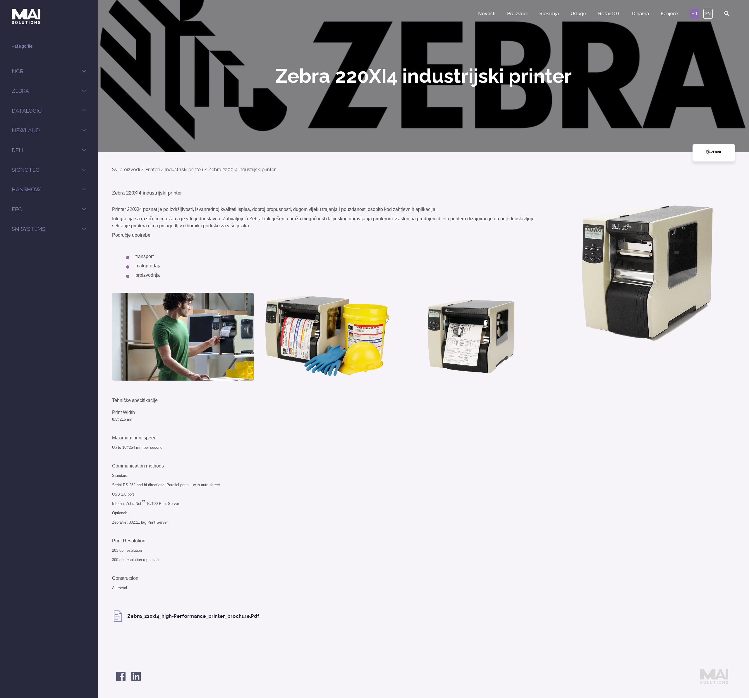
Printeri (152, 169)
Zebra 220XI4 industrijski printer (242, 169)
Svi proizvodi (126, 169)
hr (694, 13)
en (708, 13)
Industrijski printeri (184, 169)
